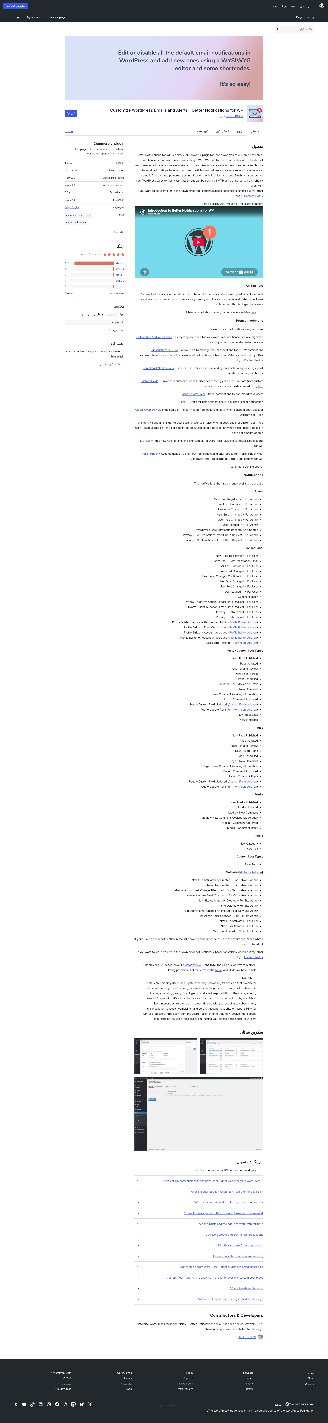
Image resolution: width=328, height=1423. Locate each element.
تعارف (311, 1372)
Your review (117, 293)
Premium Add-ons (222, 175)
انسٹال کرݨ (222, 131)
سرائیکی (278, 1404)
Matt (67, 1378)
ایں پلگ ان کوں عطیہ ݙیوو (111, 364)
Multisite (145, 440)
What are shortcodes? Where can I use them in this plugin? (226, 1191)
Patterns (249, 1388)
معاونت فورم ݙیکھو (115, 330)
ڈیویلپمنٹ (202, 131)
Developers (186, 1383)
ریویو (239, 131)
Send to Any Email (193, 394)
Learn (189, 1372)
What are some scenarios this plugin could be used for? (228, 1202)
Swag (127, 1388)
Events (128, 1378)
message (71, 215)
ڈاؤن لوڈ (71, 113)
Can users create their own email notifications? (233, 1234)
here (253, 312)
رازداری (310, 1388)
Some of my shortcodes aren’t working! (238, 1256)
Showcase (248, 1372)
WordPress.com (60, 1372)
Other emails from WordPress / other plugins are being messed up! (221, 1267)
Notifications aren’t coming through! (240, 1245)
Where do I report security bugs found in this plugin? (230, 1299)
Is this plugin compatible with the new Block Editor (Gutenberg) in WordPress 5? (212, 1181)
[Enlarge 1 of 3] (258, 1043)
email (81, 215)
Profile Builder (149, 453)
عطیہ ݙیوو (126, 1383)
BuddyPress (62, 1388)
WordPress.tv (184, 1388)
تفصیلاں (254, 131)
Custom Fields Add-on (243, 704)
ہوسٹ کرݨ (308, 1383)
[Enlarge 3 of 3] (258, 1081)
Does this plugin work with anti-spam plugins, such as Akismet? (223, 1213)
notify (69, 222)
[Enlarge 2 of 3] (192, 1043)
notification (80, 222)
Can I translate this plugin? (246, 1288)
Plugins (249, 1383)
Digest (183, 402)
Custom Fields (149, 381)
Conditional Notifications (158, 368)
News (311, 1378)
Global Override (145, 409)
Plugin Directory (305, 17)
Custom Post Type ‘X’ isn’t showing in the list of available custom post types (215, 1277)
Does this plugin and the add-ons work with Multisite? (229, 1224)
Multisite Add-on (250, 872)
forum (218, 970)
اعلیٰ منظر (118, 232)
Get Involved (124, 1372)
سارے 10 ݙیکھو (72, 207)
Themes (249, 1378)
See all (69, 293)
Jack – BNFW (234, 116)
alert (89, 215)
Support (188, 1378)
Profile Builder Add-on (243, 622)
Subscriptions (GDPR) (164, 350)
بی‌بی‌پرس (64, 1383)
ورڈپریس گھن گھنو (16, 5)
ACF (260, 386)
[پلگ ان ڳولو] (278, 29)
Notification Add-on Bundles (154, 337)
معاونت (69, 131)
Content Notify (253, 196)
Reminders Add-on (245, 642)
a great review (192, 965)
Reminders (142, 422)
